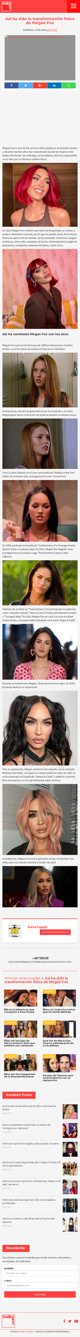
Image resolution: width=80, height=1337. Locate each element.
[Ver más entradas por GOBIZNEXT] (14, 931)
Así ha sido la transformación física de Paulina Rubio (29, 1110)
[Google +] (40, 85)
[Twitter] (26, 85)
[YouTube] (76, 1321)
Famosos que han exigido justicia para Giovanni (30, 1145)
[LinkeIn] (54, 85)
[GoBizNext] (7, 6)
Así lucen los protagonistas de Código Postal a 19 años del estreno (31, 1166)
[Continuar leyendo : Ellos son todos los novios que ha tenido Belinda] (59, 998)
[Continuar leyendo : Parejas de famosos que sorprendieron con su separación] (59, 1063)
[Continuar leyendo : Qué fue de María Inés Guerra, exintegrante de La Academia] (59, 1029)
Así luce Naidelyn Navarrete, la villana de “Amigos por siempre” (26, 1128)
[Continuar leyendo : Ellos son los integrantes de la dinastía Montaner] (20, 1062)
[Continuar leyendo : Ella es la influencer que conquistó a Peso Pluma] (20, 998)
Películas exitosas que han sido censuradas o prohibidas (29, 1203)
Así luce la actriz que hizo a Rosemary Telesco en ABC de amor (31, 1185)
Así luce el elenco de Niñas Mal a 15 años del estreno (28, 1222)
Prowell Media (25, 1331)
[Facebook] (11, 85)
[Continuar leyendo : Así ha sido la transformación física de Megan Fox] (40, 57)
